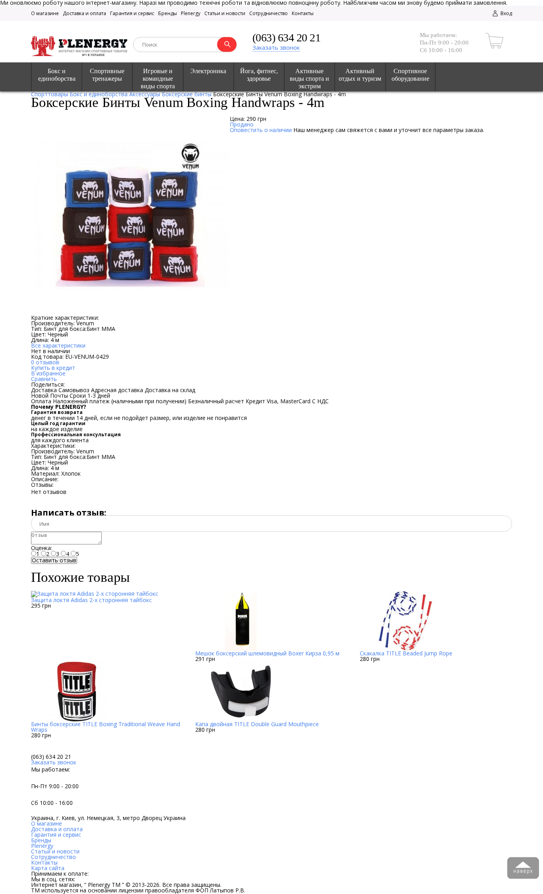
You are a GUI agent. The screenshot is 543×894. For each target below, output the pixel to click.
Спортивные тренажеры (107, 75)
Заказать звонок (276, 47)
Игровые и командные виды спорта (158, 78)
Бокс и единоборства (57, 75)
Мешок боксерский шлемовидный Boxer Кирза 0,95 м (267, 653)
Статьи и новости (224, 13)
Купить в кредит (53, 367)
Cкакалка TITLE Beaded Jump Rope (406, 653)
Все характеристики (58, 345)
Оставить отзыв (54, 560)
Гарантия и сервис (132, 13)
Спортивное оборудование (410, 75)
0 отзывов (45, 362)
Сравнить (44, 379)
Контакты (303, 13)
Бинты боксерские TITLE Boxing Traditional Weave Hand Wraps (105, 726)
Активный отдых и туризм (360, 75)
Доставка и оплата (84, 13)
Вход (505, 13)
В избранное (48, 373)
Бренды (167, 13)
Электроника (208, 71)
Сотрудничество (268, 13)
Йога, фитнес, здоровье (259, 75)
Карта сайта (47, 868)
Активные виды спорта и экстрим (309, 78)
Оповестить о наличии (261, 130)
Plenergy (190, 13)
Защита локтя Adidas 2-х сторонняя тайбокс (91, 600)
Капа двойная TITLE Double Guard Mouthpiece (257, 724)
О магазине (45, 13)
